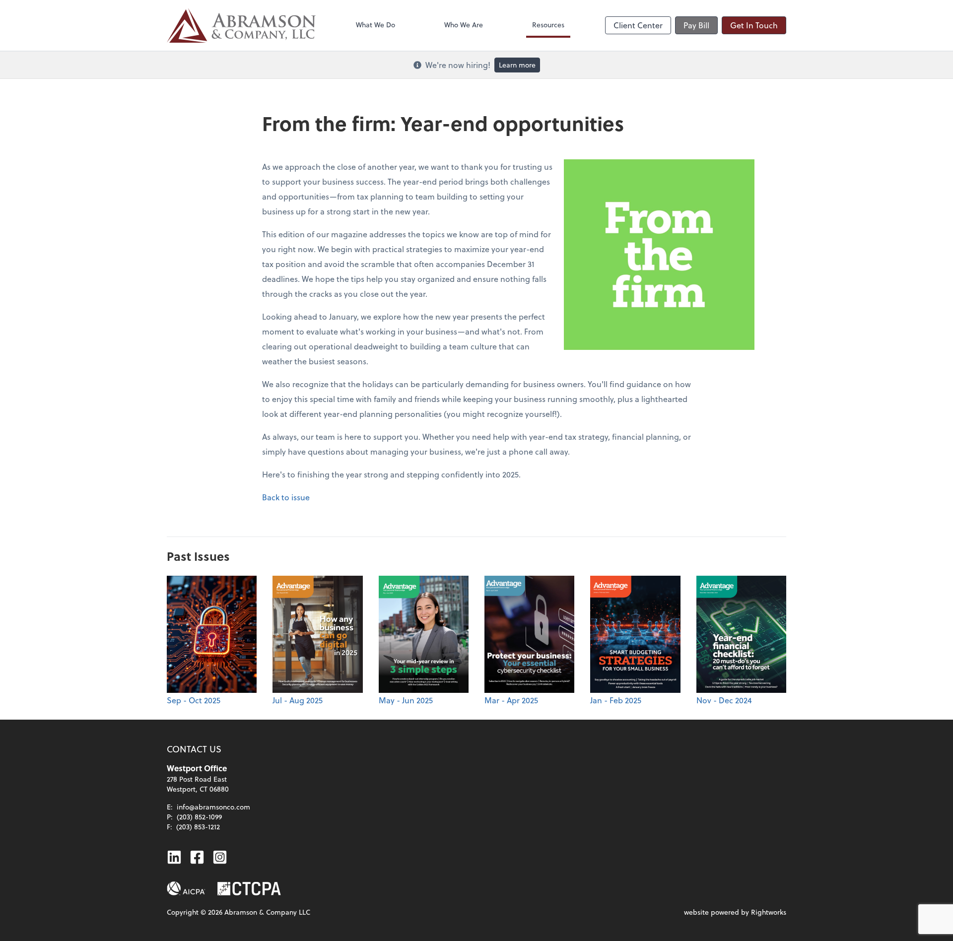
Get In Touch (754, 25)
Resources (548, 24)
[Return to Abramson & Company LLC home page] (241, 25)
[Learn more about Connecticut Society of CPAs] (249, 888)
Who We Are (463, 24)
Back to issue (286, 497)
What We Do (375, 24)
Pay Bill (696, 25)
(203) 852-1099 (199, 816)
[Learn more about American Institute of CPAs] (186, 888)
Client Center (638, 25)
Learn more (517, 65)
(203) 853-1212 (198, 826)
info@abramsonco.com (213, 807)
